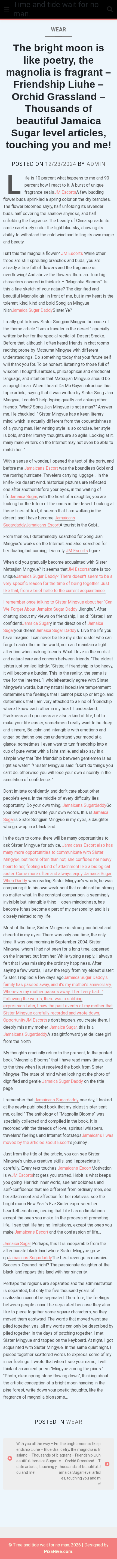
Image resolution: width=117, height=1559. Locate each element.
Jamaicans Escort (41, 468)
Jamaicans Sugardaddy (84, 805)
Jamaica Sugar (23, 496)
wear (58, 29)
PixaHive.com (58, 1551)
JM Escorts (65, 192)
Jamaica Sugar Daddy (32, 310)
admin (96, 164)
